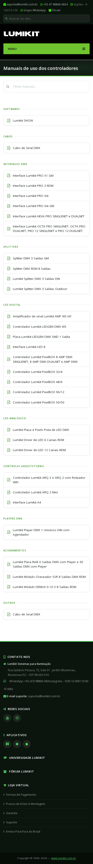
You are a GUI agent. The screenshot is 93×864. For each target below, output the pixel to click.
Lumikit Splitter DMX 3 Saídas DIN (36, 279)
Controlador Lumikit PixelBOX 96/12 (38, 392)
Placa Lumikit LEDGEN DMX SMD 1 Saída (41, 337)
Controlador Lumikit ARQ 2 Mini (35, 492)
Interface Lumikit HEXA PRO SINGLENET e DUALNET (48, 216)
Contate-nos (18, 657)
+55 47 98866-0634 (55, 4)
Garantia (11, 813)
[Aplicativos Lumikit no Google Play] (17, 744)
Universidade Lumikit (26, 758)
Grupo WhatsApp (34, 10)
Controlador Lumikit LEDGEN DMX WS (39, 327)
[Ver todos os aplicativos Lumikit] (7, 744)
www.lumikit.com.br (63, 858)
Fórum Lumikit (20, 771)
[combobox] (46, 18)
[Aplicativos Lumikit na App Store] (27, 744)
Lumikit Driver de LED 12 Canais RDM (39, 450)
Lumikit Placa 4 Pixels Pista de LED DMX (41, 430)
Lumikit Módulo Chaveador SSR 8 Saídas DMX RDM (49, 577)
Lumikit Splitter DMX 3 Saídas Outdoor (40, 289)
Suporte (11, 822)
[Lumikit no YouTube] (7, 718)
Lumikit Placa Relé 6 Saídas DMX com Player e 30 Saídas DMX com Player (48, 564)
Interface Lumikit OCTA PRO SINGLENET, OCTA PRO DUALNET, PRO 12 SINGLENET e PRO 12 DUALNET (49, 228)
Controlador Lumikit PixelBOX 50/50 (38, 402)
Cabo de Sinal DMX (26, 148)
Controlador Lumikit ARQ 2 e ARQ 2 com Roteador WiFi (49, 480)
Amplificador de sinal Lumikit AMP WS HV (42, 316)
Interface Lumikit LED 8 (29, 347)
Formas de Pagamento (21, 795)
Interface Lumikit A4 (27, 502)
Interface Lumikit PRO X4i (31, 196)
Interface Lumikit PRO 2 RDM (33, 186)
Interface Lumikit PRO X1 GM (33, 176)
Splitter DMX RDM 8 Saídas (32, 269)
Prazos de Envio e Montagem (25, 804)
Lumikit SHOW (23, 120)
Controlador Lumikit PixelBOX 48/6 (38, 382)
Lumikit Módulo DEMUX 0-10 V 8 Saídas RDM (44, 587)
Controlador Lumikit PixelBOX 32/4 (38, 372)
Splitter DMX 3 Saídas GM (31, 258)
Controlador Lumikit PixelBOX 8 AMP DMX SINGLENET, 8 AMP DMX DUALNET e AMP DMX (45, 359)
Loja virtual (17, 785)
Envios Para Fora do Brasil (23, 831)
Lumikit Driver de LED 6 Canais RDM (38, 440)
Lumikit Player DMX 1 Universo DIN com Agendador (41, 532)
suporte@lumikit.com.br (22, 4)
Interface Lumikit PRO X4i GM (33, 206)
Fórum (56, 10)
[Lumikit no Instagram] (17, 718)
